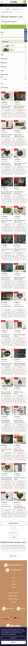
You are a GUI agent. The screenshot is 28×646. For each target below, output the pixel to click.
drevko (23, 608)
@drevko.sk (9, 608)
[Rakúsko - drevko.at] (19, 618)
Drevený (13, 45)
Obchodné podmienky (13, 599)
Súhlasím (13, 642)
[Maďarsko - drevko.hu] (11, 618)
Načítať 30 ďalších (13, 523)
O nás (13, 581)
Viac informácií (12, 634)
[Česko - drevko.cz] (8, 618)
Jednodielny (14, 77)
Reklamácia (13, 602)
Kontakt (13, 584)
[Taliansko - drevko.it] (23, 618)
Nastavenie (13, 638)
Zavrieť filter (13, 27)
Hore (14, 537)
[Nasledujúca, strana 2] (13, 529)
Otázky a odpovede (13, 595)
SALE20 (7, 112)
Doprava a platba (13, 592)
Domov (13, 578)
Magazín (13, 587)
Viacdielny (14, 79)
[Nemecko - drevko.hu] (15, 618)
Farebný (13, 49)
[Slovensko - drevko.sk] (4, 618)
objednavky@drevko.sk (15, 565)
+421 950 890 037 (15, 570)
